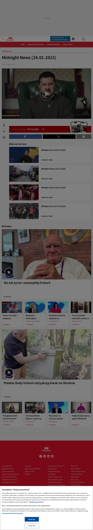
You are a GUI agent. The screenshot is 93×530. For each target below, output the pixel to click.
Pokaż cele (31, 526)
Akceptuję (31, 519)
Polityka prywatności (36, 502)
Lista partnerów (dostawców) (12, 513)
